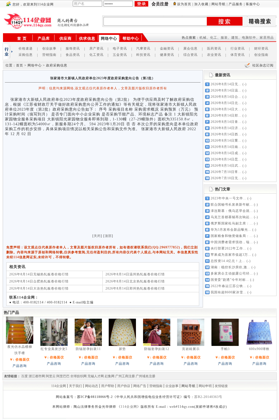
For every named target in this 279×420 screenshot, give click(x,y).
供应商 (65, 38)
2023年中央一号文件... (228, 198)
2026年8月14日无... (226, 84)
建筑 (234, 37)
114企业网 (58, 386)
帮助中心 (131, 38)
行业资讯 (238, 48)
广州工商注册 (125, 376)
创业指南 (261, 55)
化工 (213, 37)
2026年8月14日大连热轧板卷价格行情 (39, 288)
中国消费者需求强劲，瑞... (232, 242)
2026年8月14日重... (226, 140)
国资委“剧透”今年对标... (230, 280)
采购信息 (26, 55)
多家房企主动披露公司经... (232, 273)
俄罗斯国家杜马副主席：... (232, 223)
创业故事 (49, 48)
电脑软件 (249, 37)
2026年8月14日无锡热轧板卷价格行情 (39, 274)
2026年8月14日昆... (226, 159)
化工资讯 (96, 55)
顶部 (108, 236)
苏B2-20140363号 (208, 397)
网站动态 (91, 386)
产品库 (44, 38)
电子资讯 (120, 48)
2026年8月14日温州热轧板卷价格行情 (135, 274)
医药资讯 (214, 48)
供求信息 (87, 38)
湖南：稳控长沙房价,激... (230, 267)
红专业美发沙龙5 (54, 349)
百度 (24, 376)
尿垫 (122, 349)
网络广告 (139, 386)
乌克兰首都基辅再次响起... (232, 217)
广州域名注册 (145, 376)
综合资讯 (190, 55)
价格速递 (26, 48)
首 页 (22, 38)
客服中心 (253, 4)
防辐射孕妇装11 (88, 349)
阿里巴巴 (62, 376)
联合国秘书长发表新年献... (232, 204)
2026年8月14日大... (226, 109)
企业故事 (171, 386)
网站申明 (205, 386)
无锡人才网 (95, 376)
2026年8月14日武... (226, 166)
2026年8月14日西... (226, 134)
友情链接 (221, 386)
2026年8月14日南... (226, 147)
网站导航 (218, 4)
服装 (224, 37)
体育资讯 (238, 55)
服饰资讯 (73, 48)
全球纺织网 (78, 376)
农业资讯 (214, 55)
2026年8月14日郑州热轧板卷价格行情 (135, 288)
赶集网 (109, 376)
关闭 (97, 236)
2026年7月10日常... (226, 172)
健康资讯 (167, 55)
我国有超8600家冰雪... (228, 292)
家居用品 (267, 37)
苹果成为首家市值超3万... (231, 255)
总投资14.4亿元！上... (228, 261)
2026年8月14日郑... (226, 115)
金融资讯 (167, 48)
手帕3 (225, 349)
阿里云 (51, 376)
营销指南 (49, 55)
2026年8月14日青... (226, 122)
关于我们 (75, 386)
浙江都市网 (37, 376)
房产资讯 (96, 48)
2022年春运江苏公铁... (228, 286)
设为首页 (184, 4)
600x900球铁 (259, 349)
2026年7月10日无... (226, 178)
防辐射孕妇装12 (156, 349)
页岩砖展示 (191, 349)
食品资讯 (73, 55)
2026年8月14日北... (226, 103)
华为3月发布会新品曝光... (231, 230)
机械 (203, 37)
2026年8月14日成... (226, 153)
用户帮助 (107, 386)
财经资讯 (261, 48)
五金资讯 (120, 55)
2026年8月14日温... (226, 90)
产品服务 (236, 4)
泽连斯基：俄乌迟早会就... (232, 211)
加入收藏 (201, 4)
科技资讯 (143, 55)
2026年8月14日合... (226, 97)
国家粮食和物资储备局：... (232, 236)
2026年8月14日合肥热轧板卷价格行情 (39, 281)
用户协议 (123, 386)
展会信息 (190, 48)
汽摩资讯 (143, 48)
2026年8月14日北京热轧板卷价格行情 (135, 281)
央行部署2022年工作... (228, 248)
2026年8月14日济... (226, 128)
